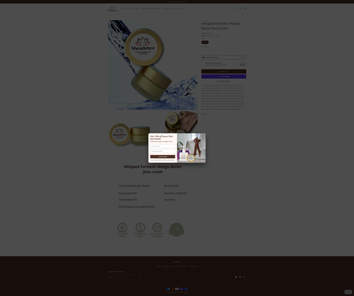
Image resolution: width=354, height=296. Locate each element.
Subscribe (162, 157)
